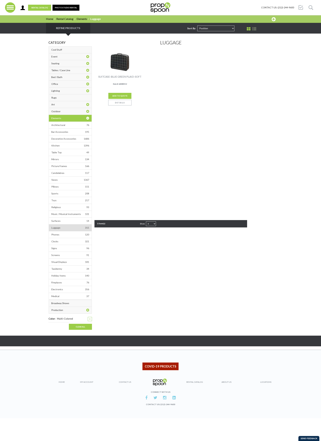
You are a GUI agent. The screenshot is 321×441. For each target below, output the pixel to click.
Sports (70, 193)
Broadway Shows (60, 303)
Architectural (70, 125)
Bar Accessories (70, 131)
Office (54, 83)
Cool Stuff (56, 49)
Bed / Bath (56, 77)
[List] (254, 29)
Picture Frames (70, 166)
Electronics (70, 289)
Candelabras (70, 172)
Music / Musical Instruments (70, 214)
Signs (70, 248)
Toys (70, 200)
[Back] (274, 19)
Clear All (80, 327)
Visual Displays (70, 261)
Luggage (70, 227)
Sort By (191, 28)
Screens (70, 255)
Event (54, 56)
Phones (70, 234)
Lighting (55, 90)
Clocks (70, 241)
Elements (82, 18)
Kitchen (70, 145)
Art (53, 104)
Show (142, 223)
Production (57, 310)
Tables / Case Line (60, 70)
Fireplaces (70, 282)
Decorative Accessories (70, 138)
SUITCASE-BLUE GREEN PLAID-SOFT (119, 76)
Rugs (54, 97)
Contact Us (125, 382)
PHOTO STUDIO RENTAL (66, 8)
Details (120, 103)
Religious (70, 207)
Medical (70, 296)
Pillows (70, 186)
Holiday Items (70, 275)
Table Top (70, 152)
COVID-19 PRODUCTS (160, 366)
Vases (70, 179)
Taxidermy (70, 268)
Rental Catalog (39, 8)
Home (49, 18)
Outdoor (56, 111)
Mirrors (70, 159)
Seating (55, 63)
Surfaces (70, 220)
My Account (86, 382)
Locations (265, 382)
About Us (226, 382)
